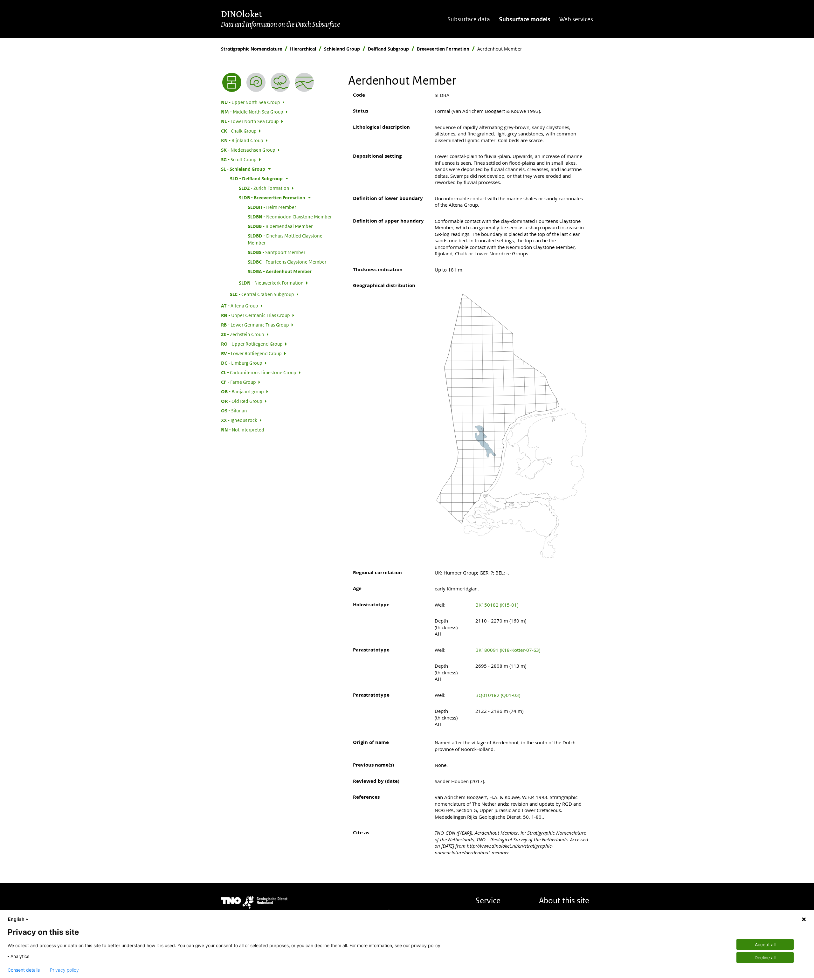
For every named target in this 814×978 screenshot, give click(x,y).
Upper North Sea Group (250, 102)
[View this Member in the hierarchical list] (232, 82)
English (16, 919)
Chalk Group (239, 130)
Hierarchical (303, 49)
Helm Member (272, 207)
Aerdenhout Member (280, 271)
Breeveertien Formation (443, 49)
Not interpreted (242, 429)
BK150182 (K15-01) (496, 605)
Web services (576, 19)
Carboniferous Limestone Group (258, 372)
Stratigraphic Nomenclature (251, 49)
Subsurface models (524, 19)
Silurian (234, 410)
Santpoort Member (276, 252)
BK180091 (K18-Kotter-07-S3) (507, 650)
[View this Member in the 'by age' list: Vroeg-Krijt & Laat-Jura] (256, 82)
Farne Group (238, 382)
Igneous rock (239, 420)
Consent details (24, 970)
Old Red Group (241, 401)
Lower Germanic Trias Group (255, 324)
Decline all (765, 957)
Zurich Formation (264, 188)
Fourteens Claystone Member (287, 261)
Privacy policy (64, 970)
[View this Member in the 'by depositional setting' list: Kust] (280, 82)
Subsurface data (468, 19)
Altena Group (239, 305)
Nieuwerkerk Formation (271, 282)
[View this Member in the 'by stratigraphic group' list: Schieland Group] (304, 82)
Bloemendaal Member (280, 226)
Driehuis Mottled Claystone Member (285, 239)
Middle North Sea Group (252, 111)
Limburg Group (241, 363)
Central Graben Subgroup (262, 294)
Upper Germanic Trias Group (255, 315)
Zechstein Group (242, 334)
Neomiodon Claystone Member (290, 216)
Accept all (765, 944)
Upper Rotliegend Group (252, 344)
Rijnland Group (242, 140)
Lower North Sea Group (250, 121)
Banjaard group (242, 391)
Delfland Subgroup (388, 49)
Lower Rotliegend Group (251, 353)
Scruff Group (239, 159)
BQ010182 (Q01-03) (497, 695)
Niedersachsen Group (248, 150)
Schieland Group (342, 49)
